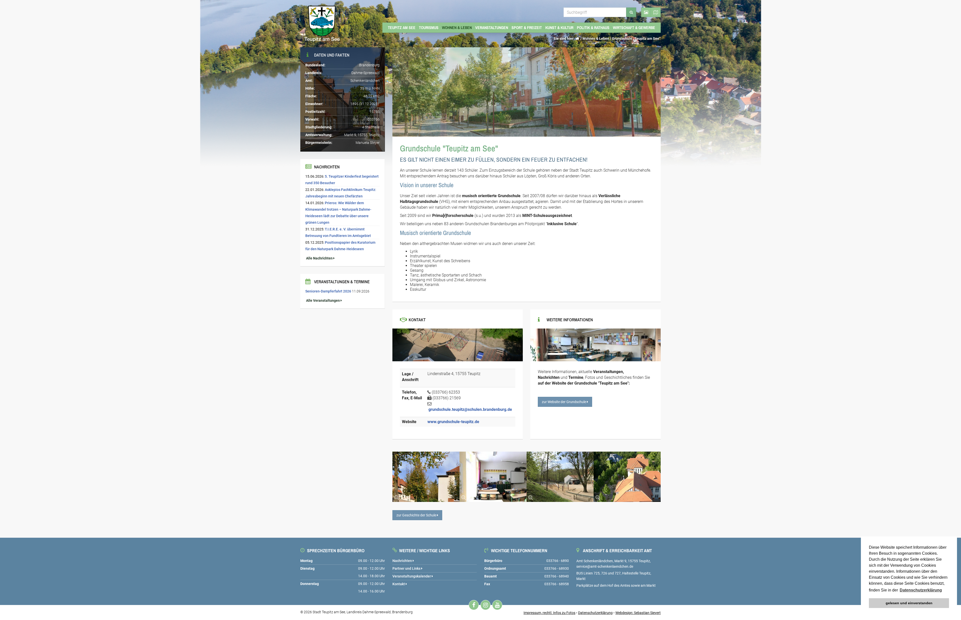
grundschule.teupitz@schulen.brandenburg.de (470, 409)
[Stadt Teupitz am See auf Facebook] (474, 605)
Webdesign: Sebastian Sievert (638, 613)
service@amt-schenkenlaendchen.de (604, 566)
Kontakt (399, 584)
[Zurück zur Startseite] (577, 39)
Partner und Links (406, 568)
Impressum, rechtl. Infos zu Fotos (549, 613)
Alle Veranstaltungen (323, 300)
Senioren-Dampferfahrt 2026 (328, 291)
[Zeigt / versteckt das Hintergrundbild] (646, 12)
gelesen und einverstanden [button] (909, 603)
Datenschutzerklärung (595, 613)
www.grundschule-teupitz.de (453, 421)
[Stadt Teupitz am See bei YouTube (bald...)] (497, 605)
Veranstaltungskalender (412, 576)
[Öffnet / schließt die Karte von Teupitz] (656, 12)
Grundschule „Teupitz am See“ (636, 39)
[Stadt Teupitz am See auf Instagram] (485, 605)
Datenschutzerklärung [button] (921, 590)
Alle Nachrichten (319, 258)
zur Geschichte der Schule (416, 515)
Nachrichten (402, 561)
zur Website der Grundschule (564, 402)
